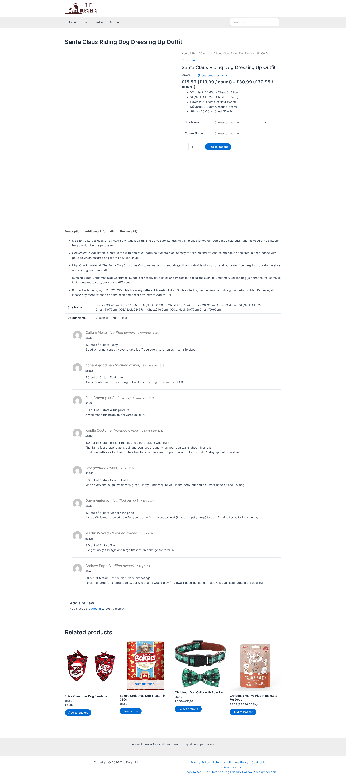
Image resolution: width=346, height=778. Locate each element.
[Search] (275, 22)
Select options (188, 709)
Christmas (206, 53)
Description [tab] (73, 231)
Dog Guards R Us (229, 767)
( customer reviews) (212, 75)
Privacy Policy (200, 762)
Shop (85, 22)
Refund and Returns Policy (231, 762)
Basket (99, 22)
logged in (94, 608)
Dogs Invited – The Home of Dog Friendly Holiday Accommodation (230, 772)
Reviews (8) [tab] (128, 231)
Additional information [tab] (100, 231)
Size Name (192, 122)
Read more (130, 711)
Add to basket (218, 146)
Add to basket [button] (78, 712)
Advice (114, 22)
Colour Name (194, 133)
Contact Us (259, 762)
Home (72, 22)
